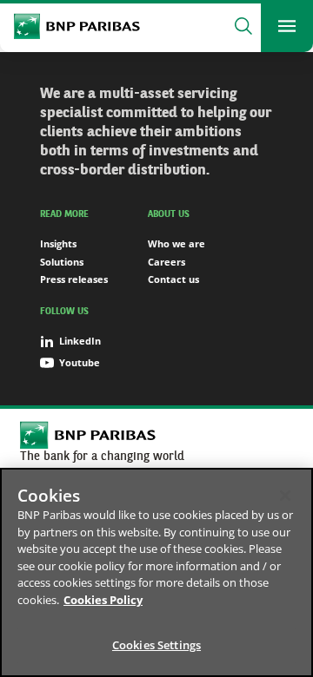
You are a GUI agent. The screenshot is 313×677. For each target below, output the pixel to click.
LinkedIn (80, 340)
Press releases (74, 279)
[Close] (285, 496)
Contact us (173, 279)
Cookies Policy (103, 600)
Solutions (61, 261)
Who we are (176, 243)
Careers (166, 261)
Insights (58, 243)
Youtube (79, 362)
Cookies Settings (156, 645)
